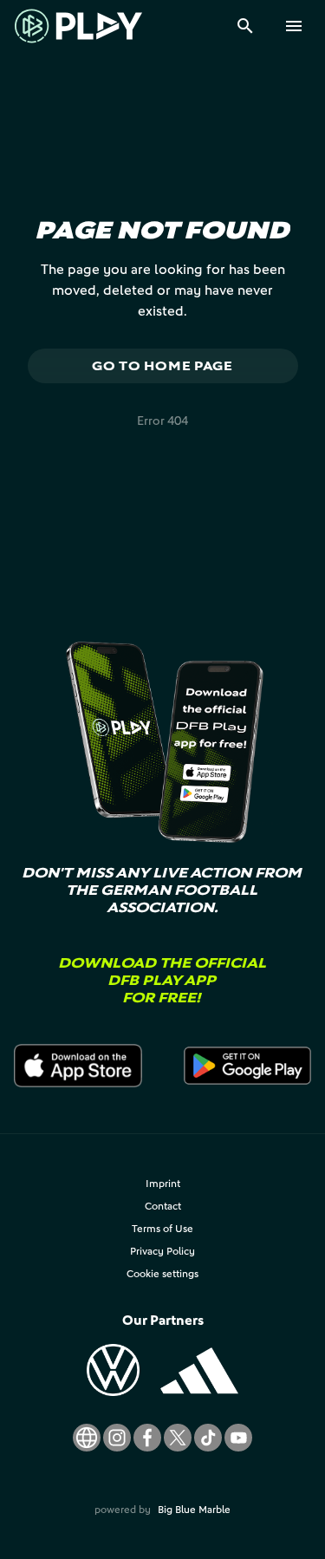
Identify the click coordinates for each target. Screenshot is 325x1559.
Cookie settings (162, 1273)
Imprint (163, 1183)
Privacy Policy (162, 1250)
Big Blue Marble (194, 1509)
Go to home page (162, 365)
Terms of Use (162, 1228)
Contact (163, 1205)
